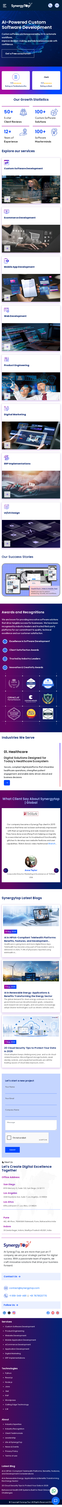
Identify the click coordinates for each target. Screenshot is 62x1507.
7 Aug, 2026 (10, 1042)
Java (7, 1386)
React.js (9, 1377)
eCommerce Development (18, 1344)
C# (6, 1409)
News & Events (12, 1446)
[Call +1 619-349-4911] (50, 5)
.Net (7, 1391)
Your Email (9, 1098)
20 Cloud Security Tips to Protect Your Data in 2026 (30, 1049)
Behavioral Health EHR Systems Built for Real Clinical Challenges (26, 1491)
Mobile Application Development (20, 1340)
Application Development (17, 1349)
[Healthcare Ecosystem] (7, 782)
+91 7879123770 (38, 1295)
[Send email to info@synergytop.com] (56, 5)
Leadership (10, 1437)
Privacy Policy (11, 1451)
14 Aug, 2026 (10, 931)
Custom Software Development (20, 1326)
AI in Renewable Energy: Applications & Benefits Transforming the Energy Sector (28, 994)
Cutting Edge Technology (17, 1404)
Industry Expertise (13, 1424)
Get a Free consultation (18, 53)
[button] (57, 580)
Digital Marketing (13, 1353)
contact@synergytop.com (24, 1288)
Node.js (8, 1382)
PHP (7, 1395)
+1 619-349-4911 (18, 1295)
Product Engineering (14, 1331)
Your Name (10, 1087)
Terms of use (11, 1455)
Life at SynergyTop (13, 1442)
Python (8, 1373)
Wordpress (10, 1400)
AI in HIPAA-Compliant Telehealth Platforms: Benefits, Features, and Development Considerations (30, 939)
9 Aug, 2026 (10, 987)
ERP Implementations (15, 1358)
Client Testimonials (14, 1433)
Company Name (12, 1110)
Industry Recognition (14, 1428)
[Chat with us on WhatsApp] (54, 1491)
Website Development (15, 1335)
